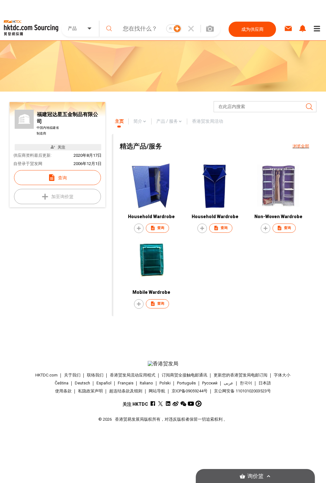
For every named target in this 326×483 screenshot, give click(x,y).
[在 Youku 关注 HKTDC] (198, 404)
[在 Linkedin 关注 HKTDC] (168, 404)
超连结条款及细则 (125, 391)
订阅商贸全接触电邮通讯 (184, 375)
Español (103, 383)
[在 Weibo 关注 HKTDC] (176, 404)
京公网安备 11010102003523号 (242, 391)
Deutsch (82, 383)
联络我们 (95, 375)
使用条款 (63, 391)
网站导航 (157, 391)
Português (186, 383)
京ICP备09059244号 (190, 391)
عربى (228, 383)
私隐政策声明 (90, 391)
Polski (165, 383)
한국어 (246, 383)
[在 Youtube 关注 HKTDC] (191, 404)
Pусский (209, 383)
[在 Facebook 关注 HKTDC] (153, 404)
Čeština (61, 383)
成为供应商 (252, 29)
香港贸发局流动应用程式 (132, 375)
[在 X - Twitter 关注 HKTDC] (160, 404)
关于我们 (72, 375)
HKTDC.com (46, 375)
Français (125, 383)
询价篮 (255, 476)
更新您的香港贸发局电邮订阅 (240, 375)
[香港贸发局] (163, 364)
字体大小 (282, 375)
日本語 (265, 383)
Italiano (146, 383)
